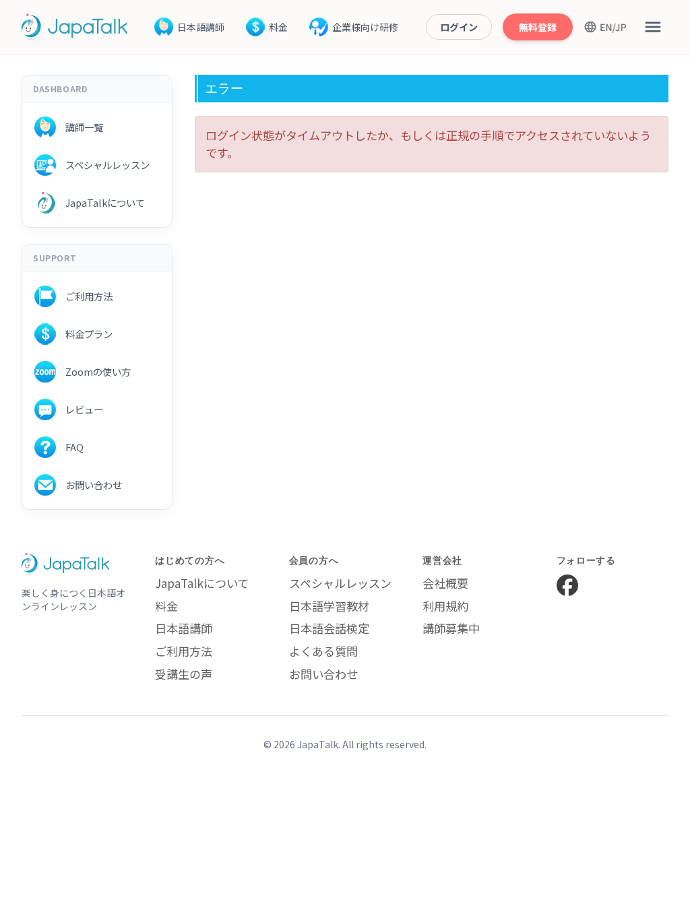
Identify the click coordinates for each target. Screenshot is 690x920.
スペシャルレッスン (103, 165)
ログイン (459, 27)
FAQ (70, 447)
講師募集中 (451, 628)
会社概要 (445, 582)
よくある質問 (323, 651)
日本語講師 (200, 27)
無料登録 (538, 27)
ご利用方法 (84, 296)
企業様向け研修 (365, 27)
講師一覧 (79, 127)
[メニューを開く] (652, 26)
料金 (278, 27)
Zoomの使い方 (93, 371)
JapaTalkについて (100, 202)
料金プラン (84, 334)
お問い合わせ (89, 485)
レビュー (79, 409)
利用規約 (445, 605)
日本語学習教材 (329, 605)
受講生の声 (183, 673)
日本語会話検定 (329, 628)
